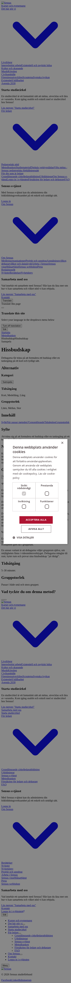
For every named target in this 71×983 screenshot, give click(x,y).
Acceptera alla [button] (36, 519)
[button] (23, 537)
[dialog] (35, 491)
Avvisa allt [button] (36, 528)
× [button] (62, 443)
